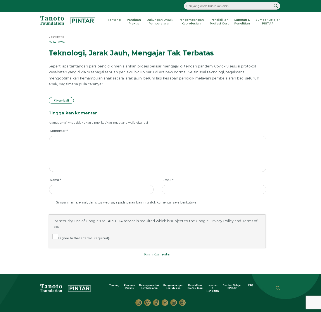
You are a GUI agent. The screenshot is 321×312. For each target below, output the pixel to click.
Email (167, 180)
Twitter (147, 302)
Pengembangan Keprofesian (191, 21)
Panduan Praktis (134, 21)
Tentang (114, 19)
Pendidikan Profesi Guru (220, 21)
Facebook (156, 302)
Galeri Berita (56, 36)
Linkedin (173, 302)
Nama (55, 180)
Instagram (138, 302)
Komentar (59, 131)
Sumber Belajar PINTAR (267, 21)
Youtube (165, 302)
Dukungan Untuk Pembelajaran (160, 21)
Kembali (62, 100)
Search (278, 288)
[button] (275, 6)
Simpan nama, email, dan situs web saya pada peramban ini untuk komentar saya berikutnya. (126, 202)
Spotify (182, 302)
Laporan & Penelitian (242, 21)
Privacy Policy (222, 221)
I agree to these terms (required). (84, 238)
